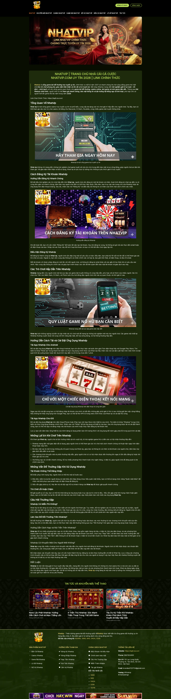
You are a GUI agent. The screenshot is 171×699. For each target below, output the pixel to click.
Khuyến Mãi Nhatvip (44, 13)
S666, (84, 638)
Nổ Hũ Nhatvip (86, 13)
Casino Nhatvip (59, 13)
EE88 (98, 638)
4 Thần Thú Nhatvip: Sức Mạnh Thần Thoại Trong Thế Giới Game (83, 613)
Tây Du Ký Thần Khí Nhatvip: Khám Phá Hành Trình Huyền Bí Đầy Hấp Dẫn (119, 615)
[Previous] (25, 601)
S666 (93, 675)
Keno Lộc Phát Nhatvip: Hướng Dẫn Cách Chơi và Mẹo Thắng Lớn (45, 613)
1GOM (93, 688)
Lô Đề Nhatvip (112, 13)
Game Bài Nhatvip (73, 13)
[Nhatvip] (37, 5)
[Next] (145, 601)
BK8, (89, 638)
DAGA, (93, 638)
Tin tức (122, 13)
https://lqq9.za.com (132, 651)
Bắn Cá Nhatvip (100, 13)
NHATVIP (32, 13)
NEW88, (78, 638)
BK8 (92, 678)
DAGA (93, 681)
